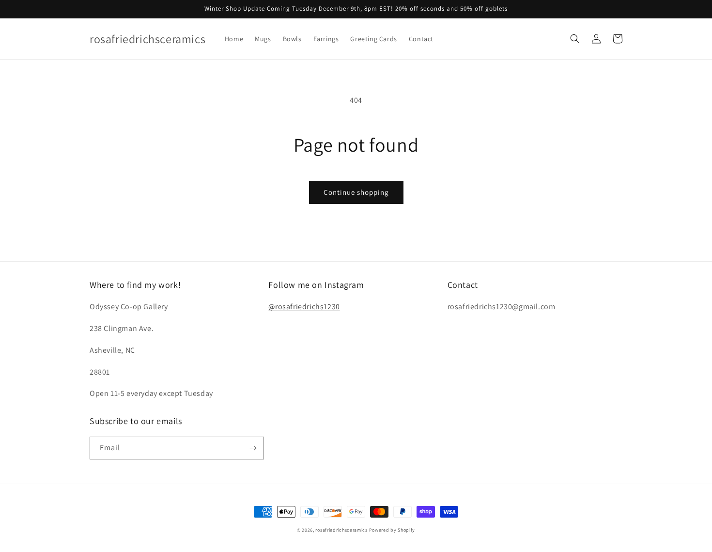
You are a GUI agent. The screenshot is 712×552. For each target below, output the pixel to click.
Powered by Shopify (392, 530)
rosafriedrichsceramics (341, 530)
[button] (575, 38)
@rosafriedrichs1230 (304, 306)
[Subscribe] (252, 448)
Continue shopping (356, 192)
